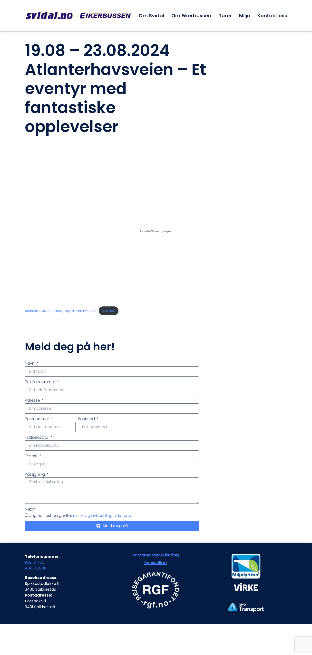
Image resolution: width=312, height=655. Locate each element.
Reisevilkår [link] (155, 563)
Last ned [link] (108, 311)
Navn (30, 363)
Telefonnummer (40, 382)
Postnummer (37, 419)
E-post (32, 456)
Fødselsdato (37, 437)
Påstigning (35, 474)
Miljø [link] (244, 15)
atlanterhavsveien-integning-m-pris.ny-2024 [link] (60, 311)
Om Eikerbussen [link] (191, 15)
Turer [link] (225, 15)
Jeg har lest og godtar (80, 515)
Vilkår (30, 509)
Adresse (33, 400)
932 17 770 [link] (34, 562)
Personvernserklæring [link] (156, 555)
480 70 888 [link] (36, 568)
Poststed (87, 419)
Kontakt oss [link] (272, 15)
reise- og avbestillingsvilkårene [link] (102, 515)
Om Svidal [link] (151, 15)
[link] (78, 15)
